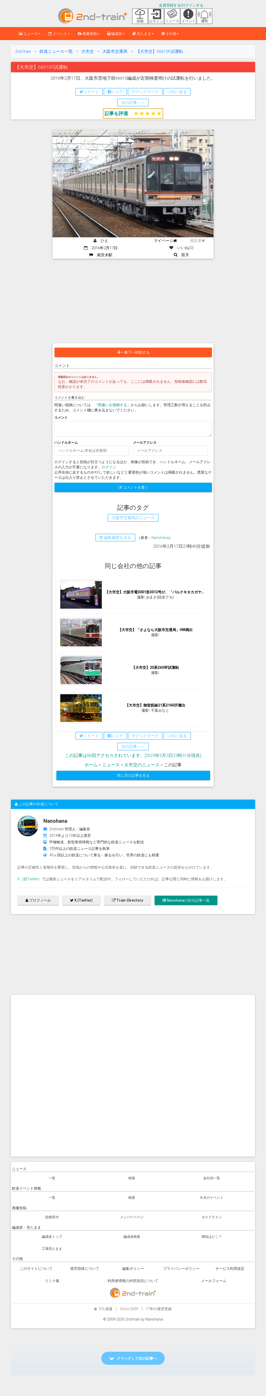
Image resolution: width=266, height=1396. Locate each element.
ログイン (109, 467)
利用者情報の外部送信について (133, 1281)
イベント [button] (59, 33)
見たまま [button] (143, 33)
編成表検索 (131, 1237)
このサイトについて (36, 1268)
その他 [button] (170, 33)
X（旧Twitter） (29, 879)
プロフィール (39, 900)
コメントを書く (135, 487)
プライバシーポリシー (181, 1268)
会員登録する (170, 5)
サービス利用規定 (229, 1268)
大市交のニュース (141, 764)
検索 (131, 1178)
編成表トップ (52, 1237)
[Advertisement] (133, 297)
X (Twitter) (83, 900)
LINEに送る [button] (177, 92)
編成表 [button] (116, 33)
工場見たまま (52, 1249)
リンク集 (52, 1281)
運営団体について (84, 1268)
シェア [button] (117, 92)
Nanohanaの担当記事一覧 (188, 900)
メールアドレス (145, 442)
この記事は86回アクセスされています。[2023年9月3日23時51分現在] (133, 755)
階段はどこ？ (212, 1237)
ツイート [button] (91, 92)
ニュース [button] (30, 33)
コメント (61, 417)
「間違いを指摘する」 (112, 405)
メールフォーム (214, 1281)
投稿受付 (52, 1217)
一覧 (52, 1178)
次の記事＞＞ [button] (133, 102)
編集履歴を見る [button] (117, 537)
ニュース (111, 764)
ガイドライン (212, 1217)
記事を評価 (116, 113)
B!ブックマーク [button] (145, 92)
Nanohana (160, 538)
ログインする (192, 5)
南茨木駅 (102, 255)
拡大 (183, 254)
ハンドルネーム (66, 442)
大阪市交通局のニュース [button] (133, 517)
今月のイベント (211, 1198)
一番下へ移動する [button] (135, 352)
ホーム (91, 764)
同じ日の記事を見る (133, 775)
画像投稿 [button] (89, 33)
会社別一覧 (211, 1178)
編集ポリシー (133, 1268)
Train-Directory (129, 900)
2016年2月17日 (103, 248)
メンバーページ (132, 1217)
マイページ (163, 240)
